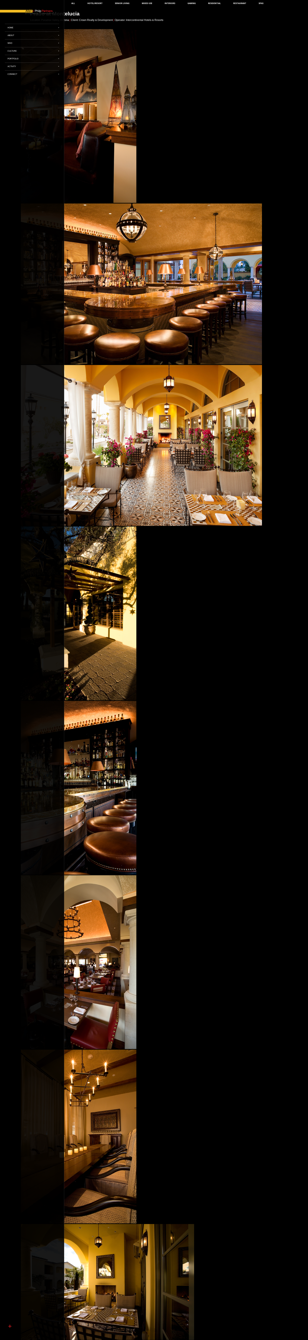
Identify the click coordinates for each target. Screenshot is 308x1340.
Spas (261, 3)
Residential (214, 3)
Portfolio (13, 59)
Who (10, 43)
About (11, 35)
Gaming (192, 3)
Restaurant (239, 3)
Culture (12, 51)
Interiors (170, 3)
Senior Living (122, 3)
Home (10, 28)
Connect (12, 74)
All (73, 3)
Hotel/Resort (95, 3)
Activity (12, 66)
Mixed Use (147, 3)
